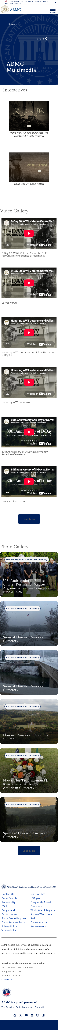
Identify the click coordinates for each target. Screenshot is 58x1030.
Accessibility (8, 902)
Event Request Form (13, 922)
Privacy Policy (9, 926)
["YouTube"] (26, 1015)
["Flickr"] (32, 1015)
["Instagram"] (37, 1015)
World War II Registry (42, 910)
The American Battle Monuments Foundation (23, 1007)
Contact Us (7, 894)
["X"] (20, 1015)
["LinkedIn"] (43, 1015)
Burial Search (9, 898)
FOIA (4, 906)
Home (11, 24)
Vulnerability (8, 930)
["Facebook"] (15, 1015)
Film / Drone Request (13, 918)
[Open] (53, 11)
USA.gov (35, 898)
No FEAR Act (37, 894)
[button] (29, 519)
